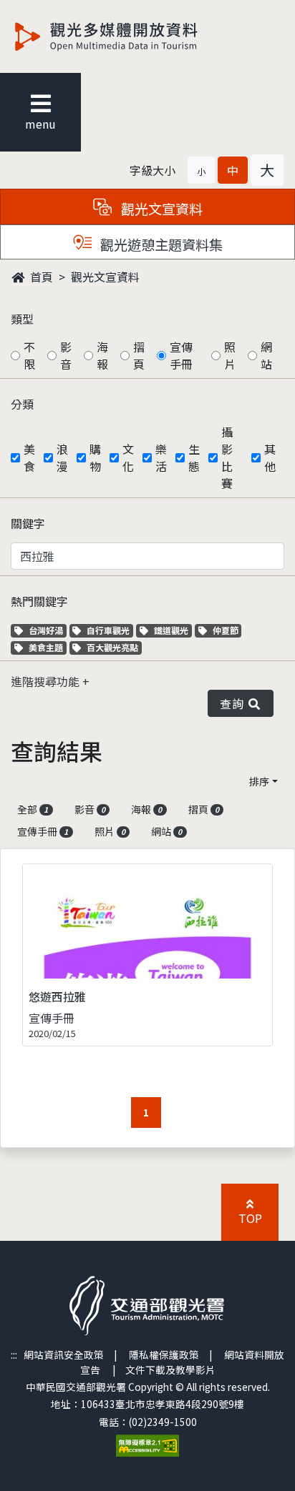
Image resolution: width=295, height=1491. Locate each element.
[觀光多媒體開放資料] (129, 36)
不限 (29, 355)
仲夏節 (227, 630)
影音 (66, 355)
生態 (194, 457)
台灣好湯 (47, 630)
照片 (230, 355)
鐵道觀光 (172, 630)
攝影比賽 (227, 457)
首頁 (40, 276)
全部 (32, 809)
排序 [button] (259, 781)
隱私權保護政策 (164, 1354)
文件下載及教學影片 (170, 1369)
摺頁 (139, 355)
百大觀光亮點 (112, 647)
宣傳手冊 (181, 355)
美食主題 (47, 647)
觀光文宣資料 (105, 276)
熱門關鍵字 (39, 601)
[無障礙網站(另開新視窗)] (147, 1444)
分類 (22, 403)
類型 (22, 318)
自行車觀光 (108, 630)
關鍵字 (28, 523)
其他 (270, 457)
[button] (201, 170)
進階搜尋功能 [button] (46, 681)
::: (14, 1354)
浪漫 (62, 457)
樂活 (161, 457)
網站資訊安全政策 (64, 1354)
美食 (29, 457)
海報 (102, 355)
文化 (128, 457)
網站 (266, 355)
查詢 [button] (234, 703)
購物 (95, 457)
